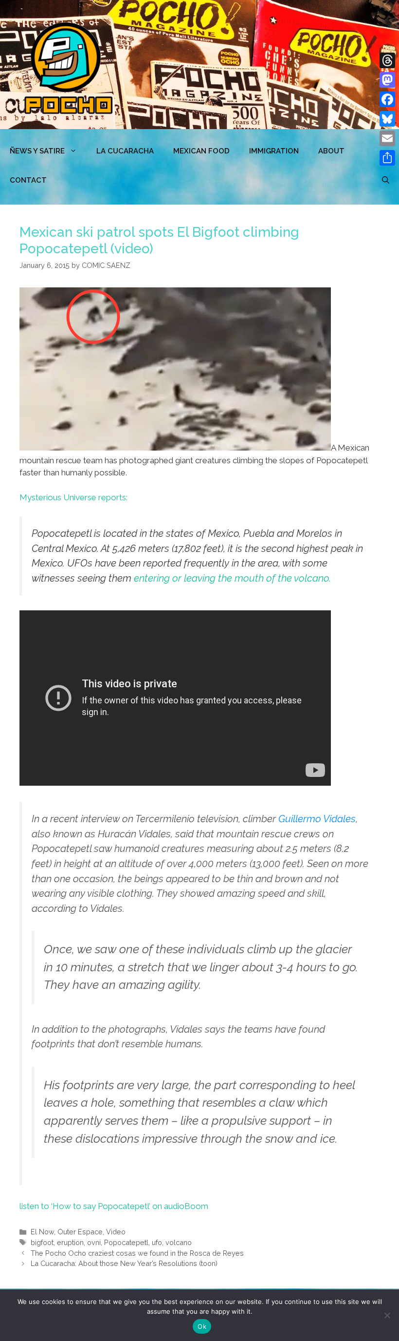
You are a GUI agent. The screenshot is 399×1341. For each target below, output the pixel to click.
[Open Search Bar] (385, 180)
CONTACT (28, 180)
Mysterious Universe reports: (73, 497)
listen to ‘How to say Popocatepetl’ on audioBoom (113, 1206)
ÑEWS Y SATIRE (37, 151)
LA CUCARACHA (125, 151)
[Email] (387, 138)
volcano (178, 1242)
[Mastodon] (387, 80)
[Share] (387, 158)
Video (116, 1232)
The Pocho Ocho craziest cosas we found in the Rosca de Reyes (137, 1253)
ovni (94, 1242)
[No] (387, 1315)
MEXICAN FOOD (201, 151)
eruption (70, 1242)
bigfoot (42, 1242)
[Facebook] (387, 99)
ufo (157, 1242)
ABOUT (331, 151)
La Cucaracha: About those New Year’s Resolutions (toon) (124, 1263)
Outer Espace (80, 1232)
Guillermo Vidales (317, 819)
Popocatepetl (126, 1242)
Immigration (274, 151)
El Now (42, 1232)
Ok (202, 1326)
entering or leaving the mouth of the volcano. (232, 578)
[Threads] (387, 60)
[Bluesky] (387, 119)
